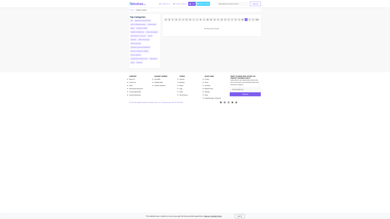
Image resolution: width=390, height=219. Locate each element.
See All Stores (183, 95)
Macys (181, 85)
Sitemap (207, 92)
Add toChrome (204, 4)
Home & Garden (152, 32)
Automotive (152, 24)
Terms (206, 82)
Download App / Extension (213, 98)
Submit (245, 94)
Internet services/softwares (140, 47)
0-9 (257, 20)
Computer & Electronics (139, 59)
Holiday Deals (158, 82)
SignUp (255, 4)
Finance (139, 62)
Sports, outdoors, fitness (139, 51)
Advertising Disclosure (136, 89)
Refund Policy (209, 89)
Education (153, 59)
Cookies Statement (135, 95)
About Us (132, 79)
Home (131, 10)
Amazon (182, 79)
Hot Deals (157, 79)
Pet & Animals (136, 43)
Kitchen (133, 40)
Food (132, 62)
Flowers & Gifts (142, 28)
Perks (193, 4)
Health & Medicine (137, 32)
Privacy (207, 79)
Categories (165, 4)
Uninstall (207, 85)
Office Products (143, 40)
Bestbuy (182, 82)
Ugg (180, 89)
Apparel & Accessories (143, 20)
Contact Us (132, 82)
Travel (150, 36)
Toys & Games (136, 55)
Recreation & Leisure (138, 36)
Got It (239, 216)
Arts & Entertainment (138, 24)
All (132, 20)
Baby (132, 28)
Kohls (181, 92)
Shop (206, 95)
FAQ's (131, 85)
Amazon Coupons (181, 4)
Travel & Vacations (160, 85)
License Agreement (135, 92)
